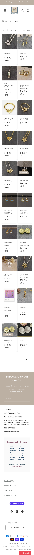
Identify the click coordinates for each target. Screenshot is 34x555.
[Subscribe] (27, 399)
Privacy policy (15, 546)
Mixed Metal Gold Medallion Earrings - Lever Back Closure (24, 86)
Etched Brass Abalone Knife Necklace (8, 85)
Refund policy (26, 546)
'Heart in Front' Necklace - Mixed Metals (9, 180)
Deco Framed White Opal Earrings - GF (24, 212)
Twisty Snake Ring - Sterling (8, 275)
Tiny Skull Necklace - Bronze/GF (23, 307)
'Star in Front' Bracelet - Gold (24, 119)
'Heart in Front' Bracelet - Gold (9, 119)
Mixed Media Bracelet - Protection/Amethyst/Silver (9, 308)
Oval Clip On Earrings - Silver (24, 341)
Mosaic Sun (15, 543)
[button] (5, 10)
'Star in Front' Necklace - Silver (8, 53)
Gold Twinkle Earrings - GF (24, 52)
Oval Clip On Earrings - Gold (8, 341)
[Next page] (17, 365)
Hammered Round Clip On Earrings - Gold (24, 244)
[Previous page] (6, 359)
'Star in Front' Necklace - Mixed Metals (24, 276)
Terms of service (10, 549)
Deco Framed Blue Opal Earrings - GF (8, 212)
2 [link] (19, 359)
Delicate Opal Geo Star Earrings (8, 244)
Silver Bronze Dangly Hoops (24, 179)
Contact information (24, 549)
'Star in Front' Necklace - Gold (24, 149)
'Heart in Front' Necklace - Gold (9, 149)
